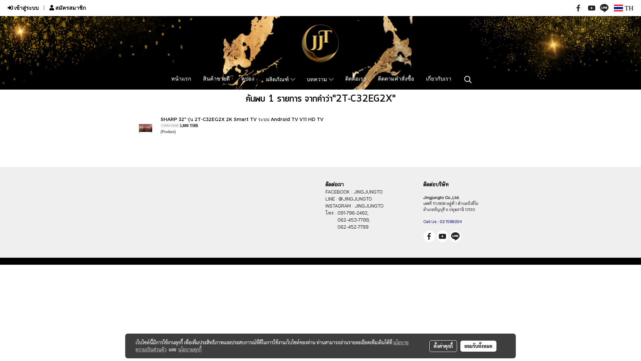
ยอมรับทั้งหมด (478, 346)
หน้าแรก (181, 79)
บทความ (318, 80)
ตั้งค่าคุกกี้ (443, 346)
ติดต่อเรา (355, 79)
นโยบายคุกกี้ (190, 349)
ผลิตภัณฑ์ (278, 80)
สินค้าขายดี (216, 79)
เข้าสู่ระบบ (26, 8)
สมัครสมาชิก (70, 8)
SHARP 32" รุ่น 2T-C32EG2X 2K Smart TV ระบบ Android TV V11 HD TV (242, 119)
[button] (468, 79)
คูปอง (247, 79)
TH (628, 8)
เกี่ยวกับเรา (438, 79)
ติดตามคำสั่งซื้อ (396, 79)
